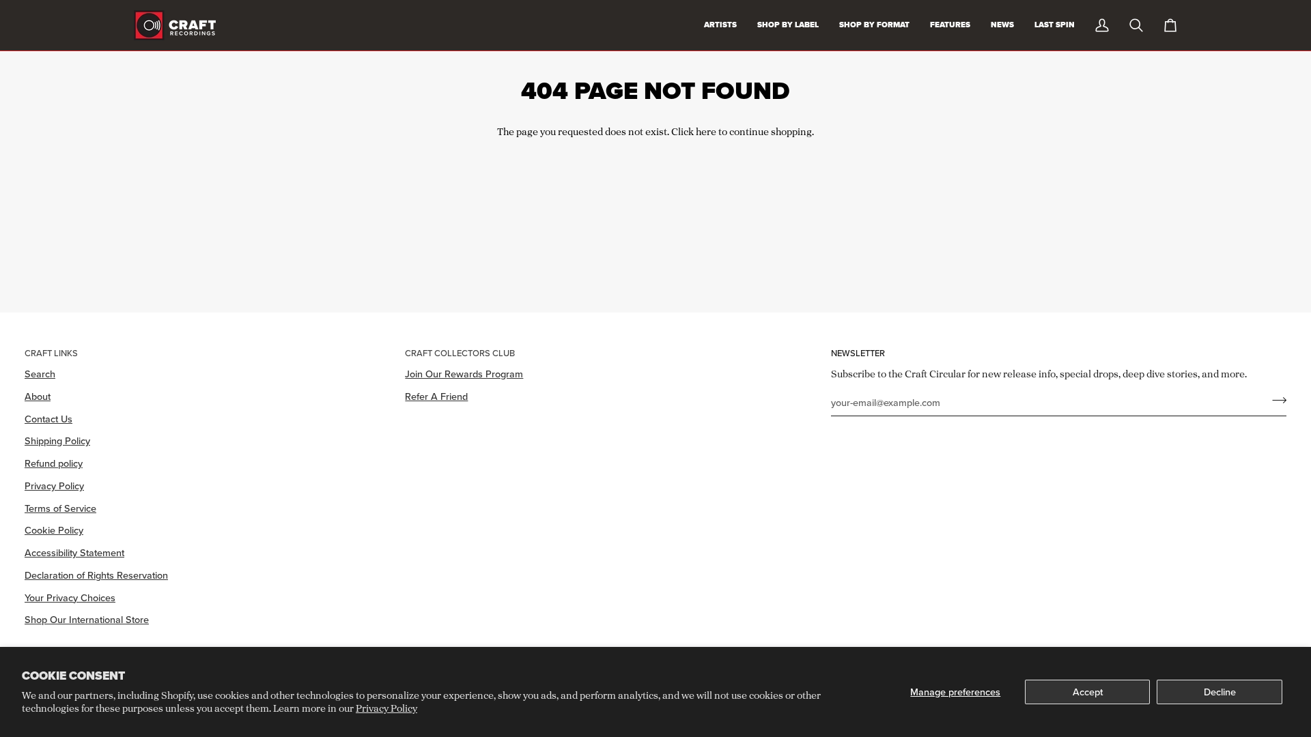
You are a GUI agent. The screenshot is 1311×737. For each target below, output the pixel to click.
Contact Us (48, 418)
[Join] (1275, 400)
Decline (1220, 691)
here (706, 131)
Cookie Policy (54, 530)
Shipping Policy (57, 440)
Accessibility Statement (74, 552)
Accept (1088, 691)
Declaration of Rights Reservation (96, 575)
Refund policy (54, 463)
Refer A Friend (436, 396)
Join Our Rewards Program (464, 373)
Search (40, 373)
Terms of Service (60, 508)
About (38, 396)
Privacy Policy (386, 708)
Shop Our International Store (87, 619)
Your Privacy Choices (70, 597)
